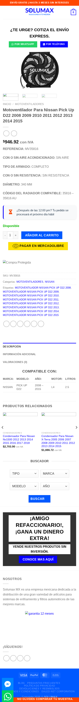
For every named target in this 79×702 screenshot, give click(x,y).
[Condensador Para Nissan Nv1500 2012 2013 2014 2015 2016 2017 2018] (20, 421)
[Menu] (5, 12)
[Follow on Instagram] (13, 658)
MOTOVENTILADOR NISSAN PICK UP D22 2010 (31, 295)
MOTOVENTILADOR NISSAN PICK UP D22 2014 (31, 311)
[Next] (69, 70)
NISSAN (49, 281)
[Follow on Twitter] (20, 658)
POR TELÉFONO (55, 44)
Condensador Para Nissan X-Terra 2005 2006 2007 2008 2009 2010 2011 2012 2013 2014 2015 (58, 441)
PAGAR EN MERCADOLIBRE (42, 245)
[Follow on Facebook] (6, 658)
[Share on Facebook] (13, 324)
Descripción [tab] (12, 346)
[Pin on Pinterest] (34, 324)
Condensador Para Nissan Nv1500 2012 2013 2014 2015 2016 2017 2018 (19, 439)
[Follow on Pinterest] (27, 658)
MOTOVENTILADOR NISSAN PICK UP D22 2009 (31, 291)
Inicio (7, 104)
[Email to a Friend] (27, 324)
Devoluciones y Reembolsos (39, 688)
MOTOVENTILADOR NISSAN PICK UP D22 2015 (31, 315)
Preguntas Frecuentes (43, 683)
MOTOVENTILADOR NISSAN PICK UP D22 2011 (30, 299)
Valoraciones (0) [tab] (15, 362)
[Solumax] (39, 12)
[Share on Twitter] (20, 324)
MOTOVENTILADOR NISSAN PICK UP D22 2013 (31, 307)
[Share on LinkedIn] (41, 324)
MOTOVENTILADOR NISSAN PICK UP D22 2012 (31, 303)
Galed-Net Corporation (58, 691)
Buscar (37, 498)
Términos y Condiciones (22, 691)
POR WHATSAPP (24, 44)
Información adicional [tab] (19, 354)
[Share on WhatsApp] (6, 324)
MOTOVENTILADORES (29, 104)
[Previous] (9, 70)
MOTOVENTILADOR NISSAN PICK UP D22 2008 (43, 287)
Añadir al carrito (42, 235)
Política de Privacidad (39, 685)
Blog (21, 683)
